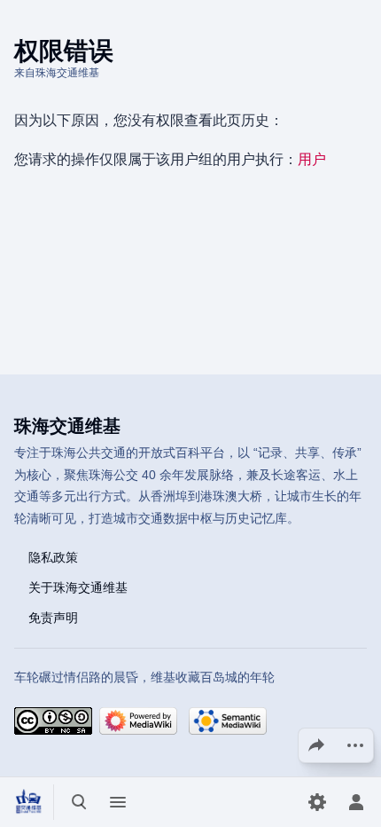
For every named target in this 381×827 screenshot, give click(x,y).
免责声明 (53, 617)
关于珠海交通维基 (78, 587)
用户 (312, 159)
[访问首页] (28, 802)
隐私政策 (53, 557)
